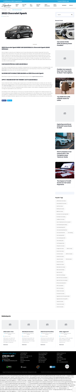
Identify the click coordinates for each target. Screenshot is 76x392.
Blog (9, 9)
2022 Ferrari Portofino (47, 331)
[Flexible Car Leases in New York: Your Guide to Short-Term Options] (64, 58)
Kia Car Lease (69, 259)
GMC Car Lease (69, 253)
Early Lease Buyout (42, 360)
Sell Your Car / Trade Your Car (26, 356)
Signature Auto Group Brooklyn (63, 296)
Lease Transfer (41, 356)
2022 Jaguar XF (64, 331)
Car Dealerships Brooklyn (62, 224)
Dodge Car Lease (60, 248)
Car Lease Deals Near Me (62, 230)
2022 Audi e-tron (8, 331)
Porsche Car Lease (60, 293)
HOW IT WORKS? (55, 5)
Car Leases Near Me (61, 232)
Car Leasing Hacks (60, 235)
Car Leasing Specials (61, 237)
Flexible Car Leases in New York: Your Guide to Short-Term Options (64, 71)
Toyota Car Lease (60, 304)
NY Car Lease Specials (61, 283)
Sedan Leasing (59, 354)
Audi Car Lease (60, 206)
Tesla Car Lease (60, 301)
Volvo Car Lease (60, 306)
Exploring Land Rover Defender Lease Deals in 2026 (64, 126)
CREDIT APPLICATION (47, 5)
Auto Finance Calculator (25, 360)
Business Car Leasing (43, 359)
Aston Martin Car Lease (61, 203)
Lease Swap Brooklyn (43, 354)
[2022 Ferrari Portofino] (47, 324)
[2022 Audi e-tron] (10, 324)
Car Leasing (70, 232)
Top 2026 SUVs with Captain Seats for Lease (63, 98)
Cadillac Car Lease (60, 219)
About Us (22, 359)
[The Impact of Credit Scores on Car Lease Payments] (64, 170)
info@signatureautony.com (10, 360)
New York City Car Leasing (62, 280)
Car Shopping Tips (60, 243)
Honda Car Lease (60, 256)
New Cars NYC (59, 272)
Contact (22, 362)
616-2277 (8, 356)
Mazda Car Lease (60, 264)
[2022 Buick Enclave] (28, 324)
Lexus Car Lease (60, 261)
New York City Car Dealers (62, 277)
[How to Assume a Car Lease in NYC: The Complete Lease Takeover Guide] (64, 141)
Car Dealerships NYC (61, 227)
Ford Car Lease (60, 253)
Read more (5, 344)
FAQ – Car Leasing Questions (62, 362)
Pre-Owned (59, 360)
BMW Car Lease (60, 211)
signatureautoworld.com (37, 76)
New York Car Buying (61, 275)
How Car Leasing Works (43, 353)
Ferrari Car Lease (60, 251)
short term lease (7, 85)
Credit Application (23, 353)
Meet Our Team (42, 362)
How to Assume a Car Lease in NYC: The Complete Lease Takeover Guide (64, 154)
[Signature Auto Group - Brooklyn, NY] (7, 5)
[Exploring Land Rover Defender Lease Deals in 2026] (64, 113)
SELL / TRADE (31, 5)
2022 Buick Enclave (27, 331)
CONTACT (71, 5)
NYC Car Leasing (60, 288)
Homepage (4, 9)
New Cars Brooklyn (60, 269)
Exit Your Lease (23, 354)
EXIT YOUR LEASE (24, 5)
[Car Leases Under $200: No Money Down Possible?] (64, 31)
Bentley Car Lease (60, 208)
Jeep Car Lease (60, 259)
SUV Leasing (59, 356)
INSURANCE (64, 5)
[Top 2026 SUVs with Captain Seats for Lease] (64, 86)
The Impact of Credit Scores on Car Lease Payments (64, 182)
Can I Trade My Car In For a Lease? (63, 222)
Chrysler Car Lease (60, 245)
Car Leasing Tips (60, 240)
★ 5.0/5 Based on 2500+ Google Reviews (12, 1)
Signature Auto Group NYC (62, 298)
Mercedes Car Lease (61, 267)
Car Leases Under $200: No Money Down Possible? (64, 43)
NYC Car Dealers (60, 285)
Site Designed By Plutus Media (32, 372)
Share (4, 100)
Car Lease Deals (42, 357)
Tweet (10, 100)
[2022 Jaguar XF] (66, 324)
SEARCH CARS (17, 5)
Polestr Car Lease (60, 290)
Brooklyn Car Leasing (61, 216)
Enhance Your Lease (24, 357)
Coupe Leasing (59, 357)
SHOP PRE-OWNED (38, 5)
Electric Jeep (69, 248)
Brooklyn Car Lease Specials (62, 214)
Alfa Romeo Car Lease (61, 200)
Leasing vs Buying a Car (61, 353)
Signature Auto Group (18, 372)
